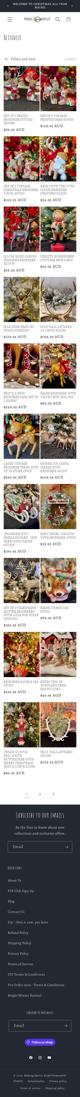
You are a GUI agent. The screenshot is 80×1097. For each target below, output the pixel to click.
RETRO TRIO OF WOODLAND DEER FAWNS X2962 (53, 685)
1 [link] (27, 793)
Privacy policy (58, 1081)
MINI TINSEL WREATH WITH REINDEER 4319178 (58, 535)
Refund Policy (18, 932)
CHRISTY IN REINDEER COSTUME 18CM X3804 (57, 258)
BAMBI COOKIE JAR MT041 (54, 609)
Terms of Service (20, 964)
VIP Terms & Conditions (26, 974)
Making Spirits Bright (38, 1075)
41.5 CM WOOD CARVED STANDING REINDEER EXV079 (20, 260)
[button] (9, 19)
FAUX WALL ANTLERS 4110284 (56, 753)
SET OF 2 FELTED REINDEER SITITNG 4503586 (18, 119)
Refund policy (36, 1081)
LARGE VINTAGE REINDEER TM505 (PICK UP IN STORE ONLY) (21, 467)
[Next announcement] (72, 6)
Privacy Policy (18, 953)
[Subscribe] (66, 846)
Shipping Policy (19, 943)
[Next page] (53, 794)
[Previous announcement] (8, 6)
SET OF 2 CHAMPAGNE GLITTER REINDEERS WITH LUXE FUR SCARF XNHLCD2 (21, 613)
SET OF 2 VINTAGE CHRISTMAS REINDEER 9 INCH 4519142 (21, 190)
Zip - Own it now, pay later (28, 922)
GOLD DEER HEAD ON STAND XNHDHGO (19, 328)
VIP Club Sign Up (21, 891)
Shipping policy (55, 1088)
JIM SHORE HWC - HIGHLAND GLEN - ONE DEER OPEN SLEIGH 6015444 (20, 539)
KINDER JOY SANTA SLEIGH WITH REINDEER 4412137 (54, 467)
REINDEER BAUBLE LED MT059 (21, 683)
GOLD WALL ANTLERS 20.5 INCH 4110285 (56, 328)
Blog (11, 901)
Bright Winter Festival (25, 995)
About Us (15, 880)
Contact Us (16, 911)
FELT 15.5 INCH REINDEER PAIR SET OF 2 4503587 (21, 397)
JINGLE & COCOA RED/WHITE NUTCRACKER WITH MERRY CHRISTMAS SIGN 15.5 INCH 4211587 (20, 759)
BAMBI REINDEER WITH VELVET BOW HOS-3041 (58, 395)
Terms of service (30, 1088)
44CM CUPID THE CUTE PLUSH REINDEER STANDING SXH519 (57, 190)
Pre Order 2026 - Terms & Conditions (36, 985)
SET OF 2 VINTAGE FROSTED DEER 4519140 (57, 117)
